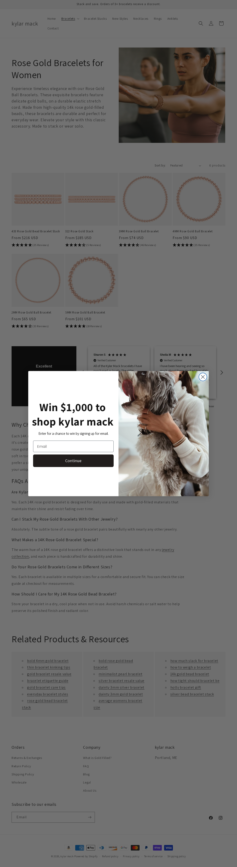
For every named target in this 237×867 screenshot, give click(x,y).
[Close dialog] (203, 377)
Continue (73, 460)
